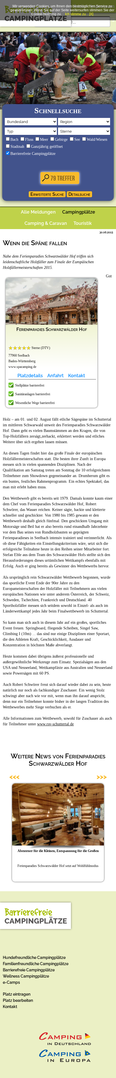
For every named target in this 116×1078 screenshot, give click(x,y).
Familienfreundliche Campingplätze (35, 963)
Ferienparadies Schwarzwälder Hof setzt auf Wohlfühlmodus (58, 866)
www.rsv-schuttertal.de (55, 724)
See (77, 139)
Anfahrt (55, 375)
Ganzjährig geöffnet (47, 146)
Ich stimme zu (75, 14)
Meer (44, 139)
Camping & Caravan (45, 223)
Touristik (82, 223)
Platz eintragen (16, 994)
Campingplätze (78, 212)
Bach (14, 139)
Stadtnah (17, 146)
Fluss (29, 139)
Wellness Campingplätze (26, 976)
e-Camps (11, 982)
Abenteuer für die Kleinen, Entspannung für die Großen (58, 851)
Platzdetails (30, 375)
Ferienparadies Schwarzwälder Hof (51, 329)
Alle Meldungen (38, 212)
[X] (91, 14)
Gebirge (61, 139)
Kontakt (76, 375)
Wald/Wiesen (97, 139)
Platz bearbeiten (18, 1000)
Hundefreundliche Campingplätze (34, 957)
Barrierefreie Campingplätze (32, 154)
